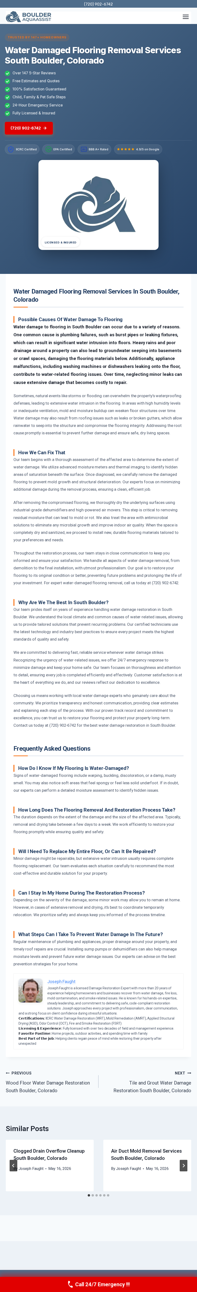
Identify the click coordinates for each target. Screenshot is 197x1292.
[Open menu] (185, 17)
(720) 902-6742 (98, 4)
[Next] (183, 1165)
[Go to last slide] (13, 1165)
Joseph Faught (30, 1168)
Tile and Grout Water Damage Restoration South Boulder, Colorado (152, 1082)
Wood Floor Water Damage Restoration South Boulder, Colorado (48, 1082)
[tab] (89, 1195)
